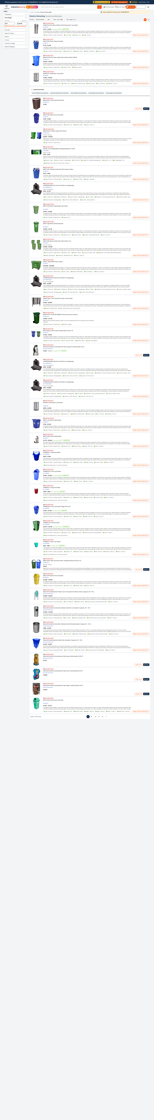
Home (32, 12)
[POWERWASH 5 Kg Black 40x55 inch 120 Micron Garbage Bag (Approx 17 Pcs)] (36, 385)
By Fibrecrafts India (48, 348)
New (49, 19)
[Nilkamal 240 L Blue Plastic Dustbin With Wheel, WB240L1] (36, 61)
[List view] (145, 19)
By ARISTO (45, 43)
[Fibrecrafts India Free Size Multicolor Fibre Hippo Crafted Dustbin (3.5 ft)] (36, 689)
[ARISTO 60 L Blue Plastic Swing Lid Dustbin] (36, 45)
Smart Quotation (110, 7)
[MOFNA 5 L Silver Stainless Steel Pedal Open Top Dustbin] (36, 406)
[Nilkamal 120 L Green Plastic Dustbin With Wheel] (36, 318)
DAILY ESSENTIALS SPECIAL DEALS (33, 7)
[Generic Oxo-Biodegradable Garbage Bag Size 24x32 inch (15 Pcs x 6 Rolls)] (36, 152)
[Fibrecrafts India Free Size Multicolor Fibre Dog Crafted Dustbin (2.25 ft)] (36, 660)
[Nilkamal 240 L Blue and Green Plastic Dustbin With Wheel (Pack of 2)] (36, 134)
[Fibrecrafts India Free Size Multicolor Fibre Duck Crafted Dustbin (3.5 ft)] (36, 674)
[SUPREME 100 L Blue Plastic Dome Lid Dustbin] (36, 475)
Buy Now (146, 108)
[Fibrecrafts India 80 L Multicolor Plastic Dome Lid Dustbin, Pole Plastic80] (36, 595)
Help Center (132, 7)
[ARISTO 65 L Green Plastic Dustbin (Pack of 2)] (36, 245)
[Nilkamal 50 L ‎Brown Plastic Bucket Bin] (36, 104)
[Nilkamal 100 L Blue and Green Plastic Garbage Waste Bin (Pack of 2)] (36, 564)
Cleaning (37, 12)
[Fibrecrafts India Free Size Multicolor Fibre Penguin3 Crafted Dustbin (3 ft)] (36, 350)
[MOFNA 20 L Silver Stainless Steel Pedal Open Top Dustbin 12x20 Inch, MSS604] (36, 77)
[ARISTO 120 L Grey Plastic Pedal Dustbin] (36, 440)
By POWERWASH (47, 187)
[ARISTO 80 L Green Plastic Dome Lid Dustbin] (36, 704)
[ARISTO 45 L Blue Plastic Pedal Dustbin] (36, 424)
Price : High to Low (71, 19)
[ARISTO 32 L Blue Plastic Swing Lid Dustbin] (36, 173)
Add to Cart (139, 108)
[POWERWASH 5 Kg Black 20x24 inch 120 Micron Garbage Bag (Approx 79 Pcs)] (36, 281)
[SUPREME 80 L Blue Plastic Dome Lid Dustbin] (36, 510)
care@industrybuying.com (49, 2)
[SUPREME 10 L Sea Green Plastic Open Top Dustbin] (36, 545)
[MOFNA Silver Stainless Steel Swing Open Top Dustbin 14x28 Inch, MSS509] (36, 29)
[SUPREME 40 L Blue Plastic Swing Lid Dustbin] (36, 456)
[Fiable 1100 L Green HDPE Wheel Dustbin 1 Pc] (36, 265)
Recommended (40, 19)
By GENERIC (46, 150)
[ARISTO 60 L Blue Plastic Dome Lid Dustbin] (36, 118)
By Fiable (45, 263)
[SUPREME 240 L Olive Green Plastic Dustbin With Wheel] (36, 526)
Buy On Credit (121, 7)
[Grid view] (148, 19)
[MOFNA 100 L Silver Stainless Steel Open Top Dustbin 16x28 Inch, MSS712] (36, 302)
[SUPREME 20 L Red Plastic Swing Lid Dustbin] (36, 491)
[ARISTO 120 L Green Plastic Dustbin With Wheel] (36, 227)
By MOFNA (45, 27)
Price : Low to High (58, 19)
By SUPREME (46, 454)
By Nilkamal (46, 59)
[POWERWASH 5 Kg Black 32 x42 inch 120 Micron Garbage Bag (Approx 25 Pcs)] (36, 189)
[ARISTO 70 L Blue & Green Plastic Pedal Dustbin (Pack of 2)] (36, 334)
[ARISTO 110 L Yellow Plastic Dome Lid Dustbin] (36, 579)
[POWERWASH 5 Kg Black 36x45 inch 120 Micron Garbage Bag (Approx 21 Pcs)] (36, 365)
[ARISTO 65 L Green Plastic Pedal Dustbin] (36, 209)
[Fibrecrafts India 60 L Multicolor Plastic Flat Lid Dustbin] (36, 644)
